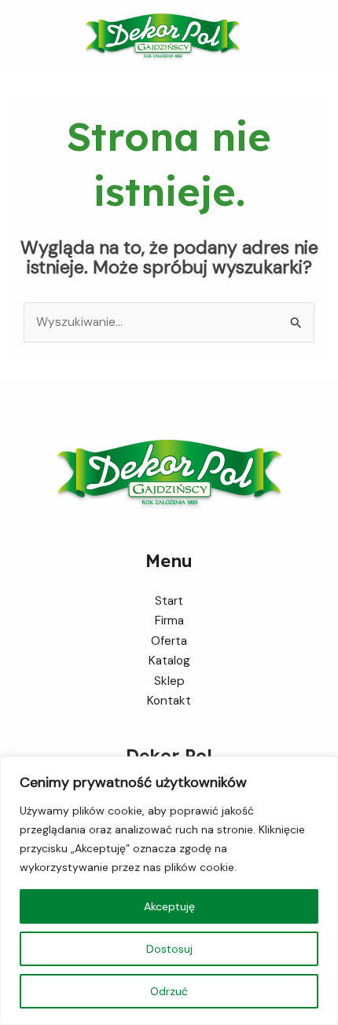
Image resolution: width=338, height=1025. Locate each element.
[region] (169, 890)
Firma (169, 620)
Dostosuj (169, 949)
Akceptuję (169, 906)
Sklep (169, 681)
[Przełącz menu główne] (321, 36)
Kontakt (169, 700)
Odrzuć (169, 991)
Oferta (169, 641)
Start (169, 601)
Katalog (169, 660)
